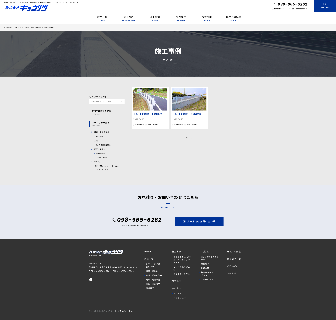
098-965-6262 (292, 4)
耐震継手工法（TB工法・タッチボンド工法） (182, 259)
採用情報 (204, 251)
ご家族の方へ (207, 279)
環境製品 (98, 161)
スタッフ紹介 (180, 297)
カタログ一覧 (234, 258)
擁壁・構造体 (153, 124)
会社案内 (176, 288)
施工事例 (176, 281)
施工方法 (176, 251)
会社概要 (178, 293)
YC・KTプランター (103, 170)
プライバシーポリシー (127, 311)
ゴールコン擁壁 (101, 157)
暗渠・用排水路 (153, 279)
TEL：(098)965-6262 (100, 271)
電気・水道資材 (153, 284)
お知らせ (231, 273)
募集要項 (205, 263)
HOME (147, 251)
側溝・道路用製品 (101, 132)
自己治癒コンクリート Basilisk (106, 166)
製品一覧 (149, 258)
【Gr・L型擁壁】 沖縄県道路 (187, 114)
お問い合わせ (234, 266)
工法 (96, 140)
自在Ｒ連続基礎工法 (103, 145)
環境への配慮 (234, 251)
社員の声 (205, 268)
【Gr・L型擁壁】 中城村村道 (147, 114)
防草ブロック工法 (182, 274)
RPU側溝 (99, 136)
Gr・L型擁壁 (139, 124)
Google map (131, 267)
